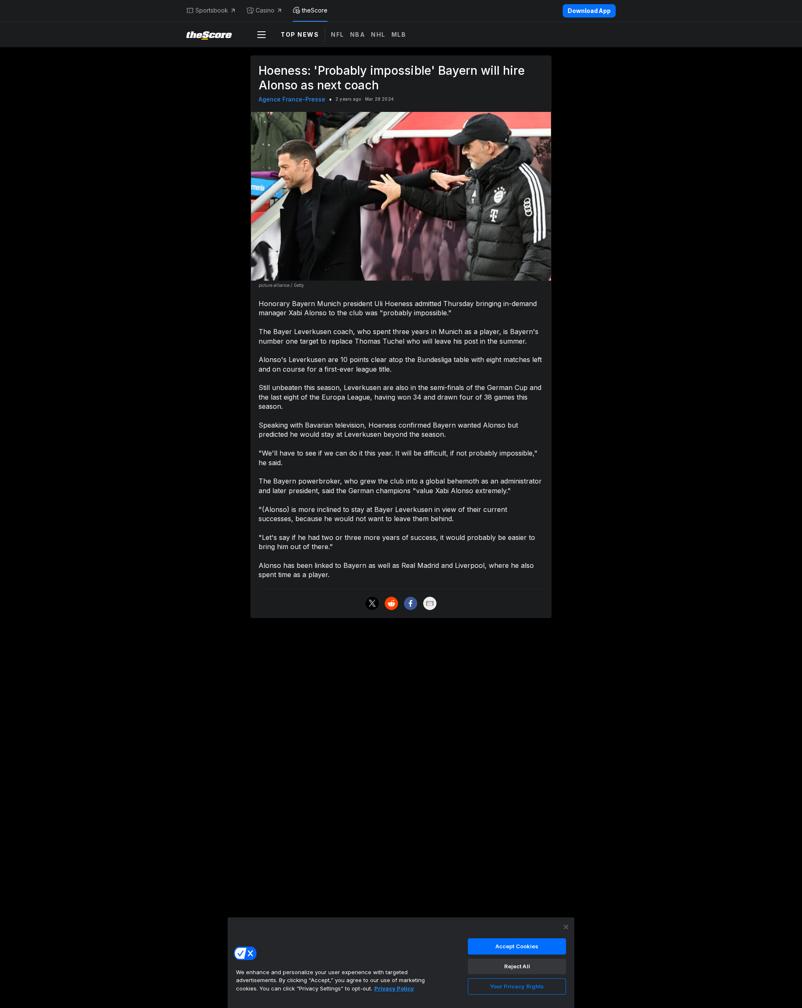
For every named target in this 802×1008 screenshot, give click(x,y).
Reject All (517, 966)
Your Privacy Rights (517, 986)
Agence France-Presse (292, 99)
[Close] (566, 926)
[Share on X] (372, 603)
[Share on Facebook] (410, 603)
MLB (398, 34)
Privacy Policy (394, 988)
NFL (337, 34)
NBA (357, 34)
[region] (401, 962)
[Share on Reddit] (391, 603)
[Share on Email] (430, 603)
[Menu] (261, 34)
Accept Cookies (517, 946)
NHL (378, 34)
